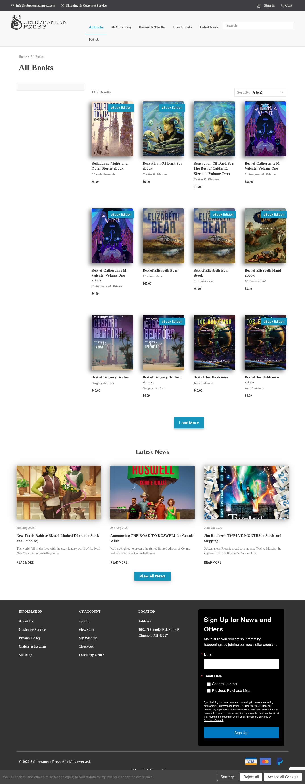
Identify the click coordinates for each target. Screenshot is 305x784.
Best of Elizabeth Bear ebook (211, 272)
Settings (228, 776)
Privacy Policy (29, 638)
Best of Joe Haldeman (211, 377)
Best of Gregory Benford (111, 377)
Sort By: (243, 92)
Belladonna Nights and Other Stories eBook (110, 166)
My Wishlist (88, 638)
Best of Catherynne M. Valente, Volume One (263, 166)
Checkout (86, 646)
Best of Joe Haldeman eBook (262, 379)
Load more (189, 422)
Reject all (251, 776)
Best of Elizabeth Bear (160, 270)
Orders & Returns (32, 646)
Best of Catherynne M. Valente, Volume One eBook (109, 275)
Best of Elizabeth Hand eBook (263, 272)
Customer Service (32, 629)
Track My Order (91, 655)
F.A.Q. (94, 39)
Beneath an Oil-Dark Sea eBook (162, 166)
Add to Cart (112, 133)
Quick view (111, 125)
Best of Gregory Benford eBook (162, 379)
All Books (96, 27)
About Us (26, 621)
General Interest (224, 683)
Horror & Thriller (152, 27)
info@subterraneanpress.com (35, 5)
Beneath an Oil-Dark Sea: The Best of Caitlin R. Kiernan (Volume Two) (214, 168)
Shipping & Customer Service (86, 5)
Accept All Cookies (283, 776)
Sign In (84, 621)
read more (25, 562)
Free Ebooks (182, 27)
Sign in (269, 5)
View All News (152, 576)
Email (208, 654)
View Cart (86, 629)
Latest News (209, 27)
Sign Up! (241, 732)
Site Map (25, 655)
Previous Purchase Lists (231, 690)
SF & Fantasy (121, 27)
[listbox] (269, 92)
